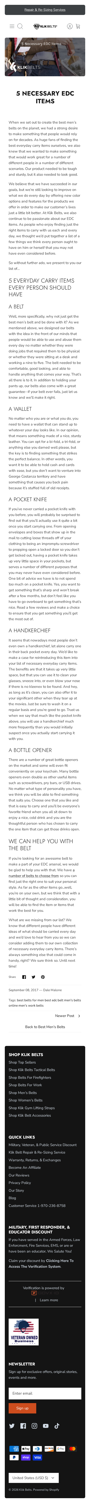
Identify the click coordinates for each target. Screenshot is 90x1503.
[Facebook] (23, 1426)
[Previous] (11, 10)
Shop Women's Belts (25, 1100)
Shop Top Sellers (22, 1062)
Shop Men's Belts (23, 1092)
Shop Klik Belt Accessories (30, 1115)
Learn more (49, 1300)
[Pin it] (43, 977)
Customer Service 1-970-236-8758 (37, 1205)
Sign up (22, 1408)
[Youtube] (45, 1426)
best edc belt (54, 1000)
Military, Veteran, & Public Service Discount (43, 1144)
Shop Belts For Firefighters (30, 1077)
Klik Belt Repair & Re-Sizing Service (37, 1152)
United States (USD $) (30, 1477)
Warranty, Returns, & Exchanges (35, 1160)
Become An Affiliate (25, 1167)
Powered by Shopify (46, 1490)
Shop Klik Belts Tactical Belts (32, 1069)
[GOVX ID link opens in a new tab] (45, 1294)
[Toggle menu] (12, 26)
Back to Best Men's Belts (45, 1026)
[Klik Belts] (45, 26)
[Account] (67, 26)
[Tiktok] (57, 1426)
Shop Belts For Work (25, 1085)
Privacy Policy (20, 1182)
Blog (12, 1198)
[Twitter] (12, 1426)
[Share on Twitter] (33, 977)
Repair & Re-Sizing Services (45, 9)
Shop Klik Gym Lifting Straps (32, 1108)
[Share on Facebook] (24, 977)
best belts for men (30, 1000)
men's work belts (31, 1005)
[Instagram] (34, 1426)
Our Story (16, 1190)
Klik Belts (25, 1490)
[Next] (78, 10)
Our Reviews (19, 1175)
